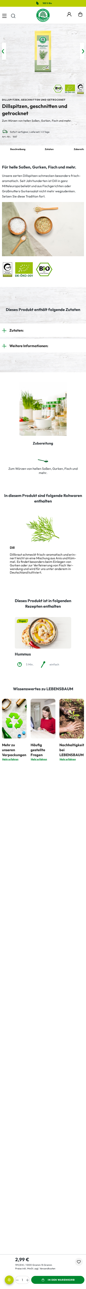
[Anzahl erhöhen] (28, 1280)
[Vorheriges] (3, 51)
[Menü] (4, 15)
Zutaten (49, 149)
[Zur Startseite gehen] (43, 15)
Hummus (23, 654)
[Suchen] (13, 15)
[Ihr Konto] (69, 14)
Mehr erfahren (10, 759)
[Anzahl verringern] (17, 1280)
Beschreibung (17, 149)
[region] (43, 51)
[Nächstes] (83, 51)
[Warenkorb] (80, 15)
